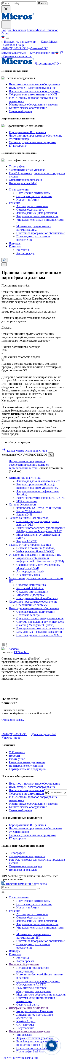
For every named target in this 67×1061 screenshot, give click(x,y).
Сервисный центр (20, 111)
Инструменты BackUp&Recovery (37, 598)
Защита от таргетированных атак (37, 216)
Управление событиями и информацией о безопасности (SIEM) (40, 559)
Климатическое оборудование (28, 107)
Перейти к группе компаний (19, 1057)
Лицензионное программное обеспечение (35, 135)
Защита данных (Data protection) (36, 213)
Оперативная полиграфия (25, 179)
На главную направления (20, 41)
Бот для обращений (13, 30)
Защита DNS (24, 514)
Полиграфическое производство (29, 1031)
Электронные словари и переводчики (40, 628)
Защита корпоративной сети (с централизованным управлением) (37, 486)
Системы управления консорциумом (32, 142)
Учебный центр (19, 138)
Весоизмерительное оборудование (38, 981)
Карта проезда (25, 253)
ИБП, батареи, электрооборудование (32, 87)
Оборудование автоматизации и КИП (33, 94)
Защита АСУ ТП (26, 541)
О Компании (17, 752)
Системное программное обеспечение (40, 233)
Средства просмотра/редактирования (39, 618)
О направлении (19, 189)
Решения (14, 202)
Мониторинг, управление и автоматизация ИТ (33, 936)
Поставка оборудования (24, 964)
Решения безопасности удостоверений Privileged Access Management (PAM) (40, 529)
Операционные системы (31, 604)
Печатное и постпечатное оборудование (34, 84)
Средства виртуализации (32, 591)
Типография (17, 166)
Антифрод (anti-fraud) (30, 571)
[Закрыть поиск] (5, 9)
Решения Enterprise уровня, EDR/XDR (40, 497)
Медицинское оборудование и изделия (33, 104)
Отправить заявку (12, 719)
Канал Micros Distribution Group (26, 450)
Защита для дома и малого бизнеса (38, 481)
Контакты (15, 246)
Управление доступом (30, 594)
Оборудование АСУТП (31, 984)
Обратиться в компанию (16, 56)
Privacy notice (56, 793)
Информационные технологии (28, 1007)
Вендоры (14, 243)
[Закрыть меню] (2, 892)
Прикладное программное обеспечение (34, 608)
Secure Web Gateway (29, 511)
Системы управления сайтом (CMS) (39, 635)
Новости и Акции (27, 199)
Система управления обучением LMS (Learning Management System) (40, 623)
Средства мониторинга (31, 584)
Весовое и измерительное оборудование (34, 91)
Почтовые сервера (28, 615)
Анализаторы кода (28, 574)
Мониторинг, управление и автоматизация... (33, 228)
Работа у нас (17, 759)
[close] (65, 792)
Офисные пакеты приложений (35, 611)
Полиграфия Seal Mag (23, 183)
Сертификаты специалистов (34, 196)
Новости (14, 755)
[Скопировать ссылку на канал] (51, 454)
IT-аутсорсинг (18, 145)
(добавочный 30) (24, 48)
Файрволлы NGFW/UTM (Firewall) (38, 507)
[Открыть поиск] (4, 260)
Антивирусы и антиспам (32, 206)
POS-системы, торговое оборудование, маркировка (33, 989)
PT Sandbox (21, 652)
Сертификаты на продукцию (27, 769)
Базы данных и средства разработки (39, 631)
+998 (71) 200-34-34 (13, 48)
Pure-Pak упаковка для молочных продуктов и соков (37, 1043)
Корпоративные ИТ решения (27, 132)
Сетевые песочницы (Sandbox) (35, 548)
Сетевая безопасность (30, 209)
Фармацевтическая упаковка (27, 169)
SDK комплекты (26, 501)
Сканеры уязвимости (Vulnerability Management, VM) (38, 566)
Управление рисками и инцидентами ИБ (35, 554)
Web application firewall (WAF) (35, 551)
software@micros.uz (13, 52)
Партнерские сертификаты (33, 192)
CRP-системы (25, 1024)
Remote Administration (30, 588)
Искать (42, 3)
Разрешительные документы (27, 762)
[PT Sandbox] (10, 648)
